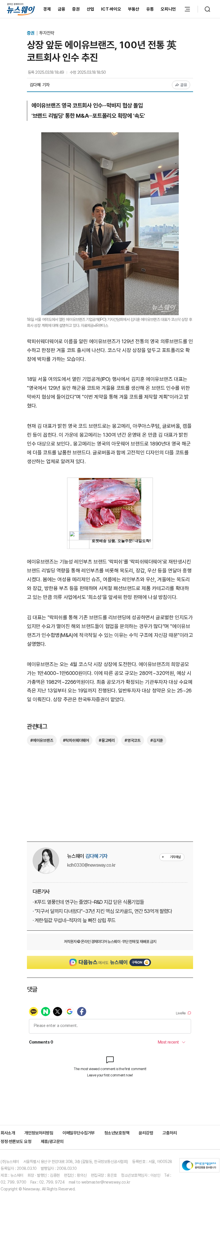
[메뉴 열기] (187, 9)
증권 (76, 9)
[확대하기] (110, 136)
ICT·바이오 (111, 9)
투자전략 (46, 33)
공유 (183, 85)
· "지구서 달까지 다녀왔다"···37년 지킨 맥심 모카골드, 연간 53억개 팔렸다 (102, 911)
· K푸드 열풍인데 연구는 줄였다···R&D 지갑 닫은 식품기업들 (88, 902)
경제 (47, 9)
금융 (62, 9)
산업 (91, 9)
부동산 (134, 9)
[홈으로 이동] (21, 9)
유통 (150, 9)
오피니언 (168, 9)
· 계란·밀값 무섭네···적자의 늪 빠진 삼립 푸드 (74, 920)
